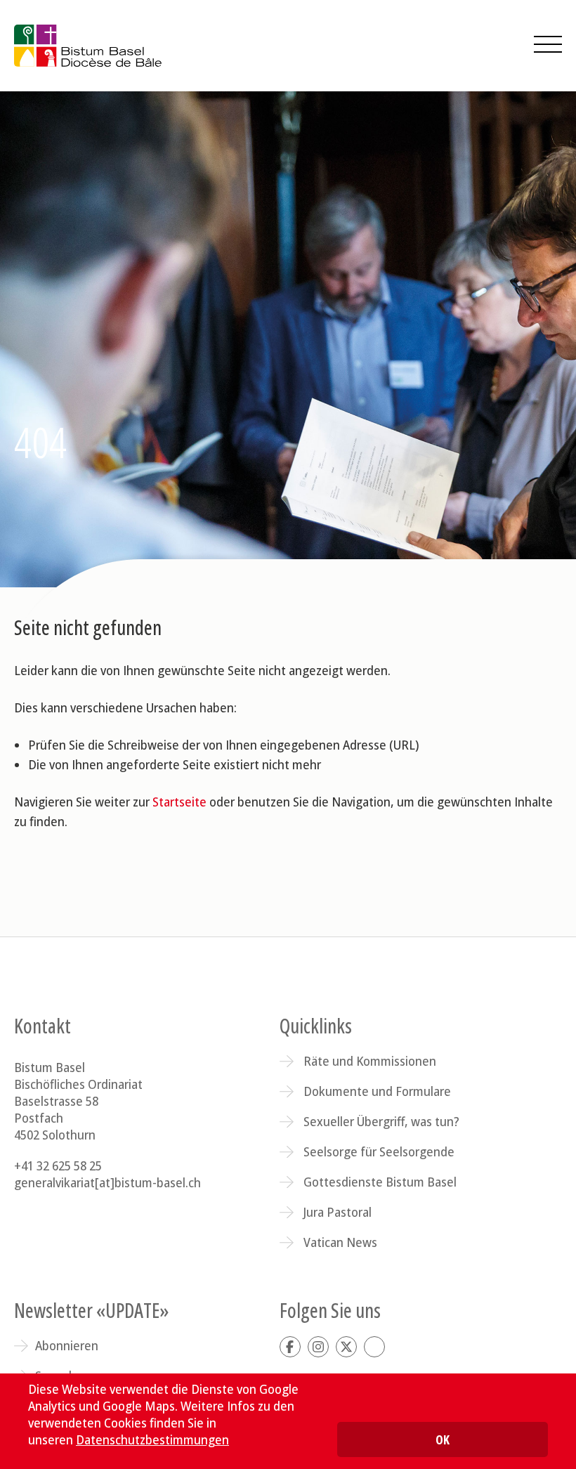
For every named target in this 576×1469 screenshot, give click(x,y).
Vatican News (340, 1242)
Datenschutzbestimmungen (152, 1439)
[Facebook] (290, 1346)
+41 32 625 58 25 (58, 1165)
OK (443, 1439)
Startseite (179, 801)
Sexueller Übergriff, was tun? (381, 1121)
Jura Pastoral (337, 1211)
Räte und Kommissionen (369, 1060)
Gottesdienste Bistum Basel (380, 1181)
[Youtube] (374, 1346)
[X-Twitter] (346, 1346)
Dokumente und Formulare (377, 1091)
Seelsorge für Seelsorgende (378, 1151)
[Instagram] (318, 1346)
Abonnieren (66, 1345)
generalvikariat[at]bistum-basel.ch (107, 1182)
